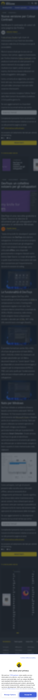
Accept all (28, 695)
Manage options (10, 695)
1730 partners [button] (14, 675)
